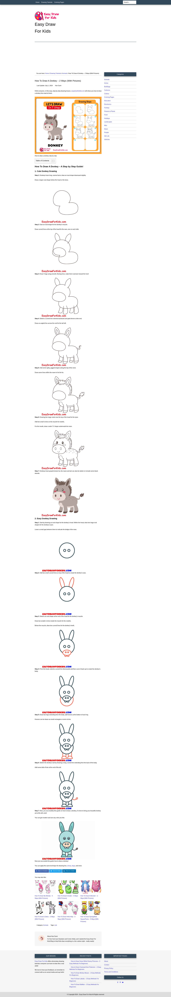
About (106, 961)
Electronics (107, 104)
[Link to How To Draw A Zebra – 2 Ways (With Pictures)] (45, 902)
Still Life (106, 136)
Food (105, 115)
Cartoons (107, 90)
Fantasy (106, 108)
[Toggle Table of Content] (52, 160)
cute (55, 925)
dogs (73, 865)
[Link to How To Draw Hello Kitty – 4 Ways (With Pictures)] (68, 902)
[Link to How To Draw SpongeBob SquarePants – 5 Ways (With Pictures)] (91, 902)
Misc (105, 125)
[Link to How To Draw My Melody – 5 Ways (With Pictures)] (45, 881)
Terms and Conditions (111, 972)
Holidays (107, 118)
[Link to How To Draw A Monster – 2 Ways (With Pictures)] (91, 881)
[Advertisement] (85, 55)
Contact (106, 965)
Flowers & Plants (109, 111)
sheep (69, 865)
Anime (106, 83)
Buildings (107, 86)
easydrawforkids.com (78, 91)
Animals (45, 925)
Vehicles (107, 139)
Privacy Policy (108, 968)
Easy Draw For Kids (41, 961)
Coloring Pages (109, 97)
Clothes (106, 93)
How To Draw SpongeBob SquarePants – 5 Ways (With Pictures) (89, 919)
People (106, 132)
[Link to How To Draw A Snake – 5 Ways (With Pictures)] (68, 881)
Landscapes (108, 122)
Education (107, 100)
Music (106, 129)
